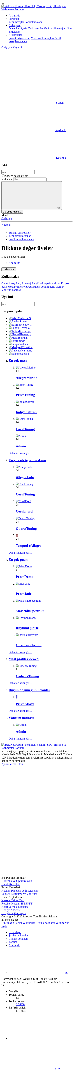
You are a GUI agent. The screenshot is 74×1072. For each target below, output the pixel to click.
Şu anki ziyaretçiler (19, 38)
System (59, 102)
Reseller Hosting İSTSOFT (17, 903)
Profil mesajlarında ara (21, 239)
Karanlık (60, 157)
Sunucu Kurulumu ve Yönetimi (19, 893)
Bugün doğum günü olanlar (48, 286)
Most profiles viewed (20, 286)
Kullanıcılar (15, 34)
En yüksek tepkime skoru (46, 283)
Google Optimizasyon (13, 913)
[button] (28, 75)
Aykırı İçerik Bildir (12, 764)
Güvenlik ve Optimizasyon (16, 880)
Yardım (60, 922)
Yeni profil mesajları (55, 28)
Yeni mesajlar (16, 21)
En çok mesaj (23, 283)
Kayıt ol (6, 224)
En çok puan (18, 559)
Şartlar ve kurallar (25, 922)
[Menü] (2, 3)
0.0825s (20, 1004)
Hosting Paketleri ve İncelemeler (19, 890)
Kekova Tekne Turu (12, 900)
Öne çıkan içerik (18, 28)
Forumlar (14, 18)
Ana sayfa (14, 15)
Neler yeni (14, 25)
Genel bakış (8, 283)
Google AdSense (11, 910)
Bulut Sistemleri (10, 884)
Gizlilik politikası (45, 922)
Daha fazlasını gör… (20, 453)
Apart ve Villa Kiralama (15, 906)
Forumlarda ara (33, 21)
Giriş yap (6, 218)
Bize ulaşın (7, 922)
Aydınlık (60, 130)
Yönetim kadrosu (11, 289)
